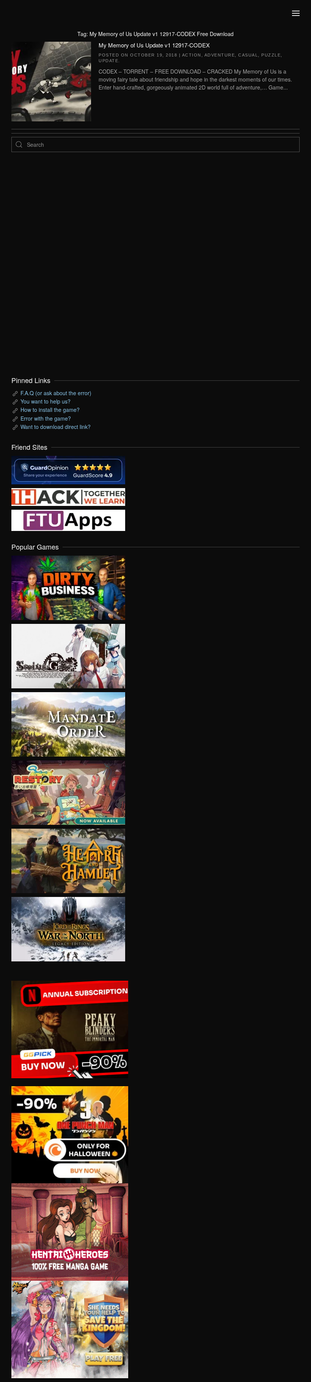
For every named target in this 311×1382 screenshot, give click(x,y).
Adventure (219, 55)
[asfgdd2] (69, 1231)
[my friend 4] (68, 519)
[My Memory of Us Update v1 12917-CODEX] (51, 80)
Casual (248, 55)
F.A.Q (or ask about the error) (55, 393)
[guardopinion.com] (68, 469)
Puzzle (271, 55)
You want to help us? (45, 401)
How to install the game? (50, 409)
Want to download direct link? (55, 426)
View (68, 586)
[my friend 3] (68, 496)
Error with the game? (45, 418)
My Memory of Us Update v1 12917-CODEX (154, 45)
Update (108, 60)
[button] (296, 13)
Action (191, 55)
